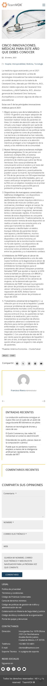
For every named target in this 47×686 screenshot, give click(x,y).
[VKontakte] (35, 363)
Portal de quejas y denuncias (14, 619)
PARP (12, 355)
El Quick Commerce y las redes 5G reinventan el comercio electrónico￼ (22, 434)
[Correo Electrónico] (41, 363)
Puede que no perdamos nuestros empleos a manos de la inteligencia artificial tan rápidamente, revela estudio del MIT (21, 451)
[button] (43, 5)
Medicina (29, 64)
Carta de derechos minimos (14, 600)
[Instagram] (13, 669)
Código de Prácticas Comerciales (16, 597)
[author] (24, 380)
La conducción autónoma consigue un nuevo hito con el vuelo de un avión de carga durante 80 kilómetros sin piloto (23, 420)
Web (6, 546)
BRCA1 (5, 355)
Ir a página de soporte (29, 651)
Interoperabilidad (18, 64)
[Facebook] (17, 363)
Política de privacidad (11, 589)
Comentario (10, 493)
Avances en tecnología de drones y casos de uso (21, 427)
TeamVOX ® (28, 682)
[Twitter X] (23, 363)
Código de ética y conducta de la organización (22, 615)
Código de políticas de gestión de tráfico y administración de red (20, 606)
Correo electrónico (15, 534)
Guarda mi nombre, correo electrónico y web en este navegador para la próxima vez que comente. (20, 562)
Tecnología (38, 64)
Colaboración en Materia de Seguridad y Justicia (23, 611)
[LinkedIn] (29, 363)
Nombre (9, 522)
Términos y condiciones (12, 593)
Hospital (8, 64)
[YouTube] (24, 669)
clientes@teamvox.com (29, 647)
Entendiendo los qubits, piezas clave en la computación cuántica (23, 441)
